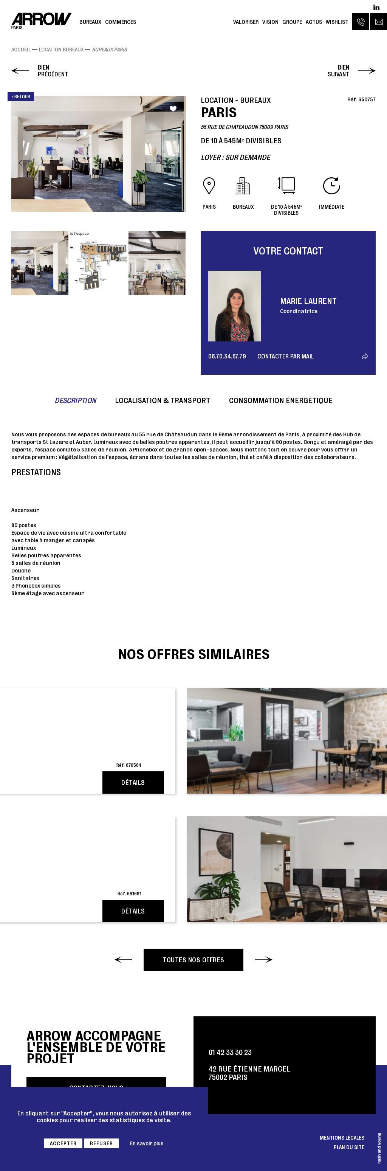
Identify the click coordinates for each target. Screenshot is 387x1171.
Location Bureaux (61, 50)
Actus (314, 22)
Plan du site (349, 1147)
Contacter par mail (285, 356)
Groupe (292, 22)
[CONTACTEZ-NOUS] (378, 21)
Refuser (101, 1143)
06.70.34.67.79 (227, 356)
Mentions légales (342, 1138)
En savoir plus (147, 1143)
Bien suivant (338, 71)
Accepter (63, 1143)
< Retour (20, 96)
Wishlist (337, 22)
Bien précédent (53, 71)
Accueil (21, 50)
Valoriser (246, 22)
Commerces (120, 22)
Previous (20, 163)
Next (177, 163)
